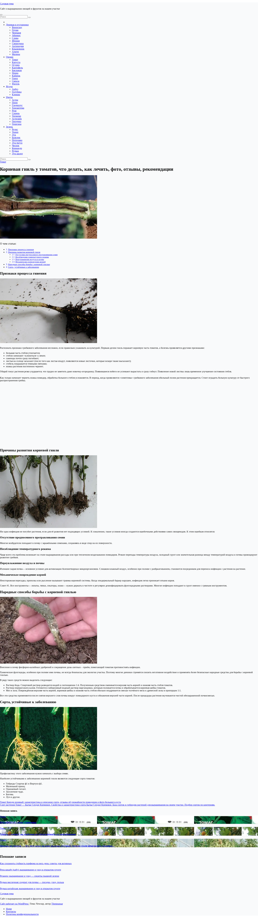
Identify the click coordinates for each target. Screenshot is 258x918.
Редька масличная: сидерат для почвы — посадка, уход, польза (32, 882)
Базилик (16, 137)
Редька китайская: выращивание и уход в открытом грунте (30, 888)
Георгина (16, 124)
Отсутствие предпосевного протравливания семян (36, 255)
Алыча (15, 51)
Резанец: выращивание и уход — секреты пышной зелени (29, 876)
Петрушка (17, 140)
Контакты (11, 911)
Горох (15, 78)
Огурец (16, 65)
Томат (15, 59)
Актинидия (18, 46)
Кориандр (17, 148)
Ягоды (9, 86)
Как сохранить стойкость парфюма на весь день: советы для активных (36, 863)
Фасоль (15, 84)
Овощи (9, 57)
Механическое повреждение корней (30, 262)
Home (9, 909)
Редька (15, 151)
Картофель (17, 67)
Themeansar (57, 903)
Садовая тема (7, 3)
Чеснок (15, 145)
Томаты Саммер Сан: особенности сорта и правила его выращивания (38, 834)
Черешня (16, 32)
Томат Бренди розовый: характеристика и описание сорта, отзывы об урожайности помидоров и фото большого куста (60, 802)
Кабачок (16, 75)
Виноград (17, 27)
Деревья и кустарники (17, 24)
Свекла (15, 81)
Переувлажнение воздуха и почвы (29, 259)
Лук (14, 135)
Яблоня (16, 41)
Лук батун (17, 143)
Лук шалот (17, 153)
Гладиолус (17, 105)
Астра (15, 100)
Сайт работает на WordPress (14, 903)
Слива (15, 38)
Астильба (17, 118)
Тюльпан (16, 116)
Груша (15, 30)
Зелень (9, 126)
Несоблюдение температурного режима (32, 257)
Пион (15, 102)
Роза (14, 110)
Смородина (18, 43)
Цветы (9, 97)
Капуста (16, 62)
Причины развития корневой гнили (24, 252)
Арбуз (15, 89)
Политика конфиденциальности (22, 914)
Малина (16, 54)
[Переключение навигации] (1, 14)
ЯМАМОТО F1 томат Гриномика (18, 822)
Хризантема (18, 108)
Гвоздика (16, 121)
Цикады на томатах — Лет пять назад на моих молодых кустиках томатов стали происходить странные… (57, 846)
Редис (15, 129)
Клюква (16, 94)
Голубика (17, 92)
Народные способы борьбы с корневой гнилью (29, 264)
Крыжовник (18, 49)
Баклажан (17, 70)
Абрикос (16, 35)
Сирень (16, 113)
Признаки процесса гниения (21, 249)
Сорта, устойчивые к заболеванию (23, 267)
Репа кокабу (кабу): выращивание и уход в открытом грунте (30, 869)
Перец (15, 73)
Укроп (15, 132)
